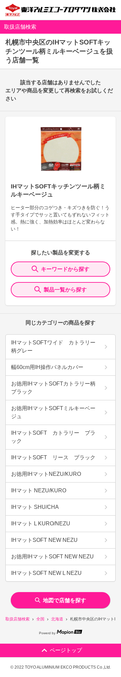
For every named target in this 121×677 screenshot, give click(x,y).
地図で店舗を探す (64, 600)
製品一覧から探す (65, 290)
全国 (40, 619)
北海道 (57, 619)
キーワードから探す (65, 269)
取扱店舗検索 (17, 619)
